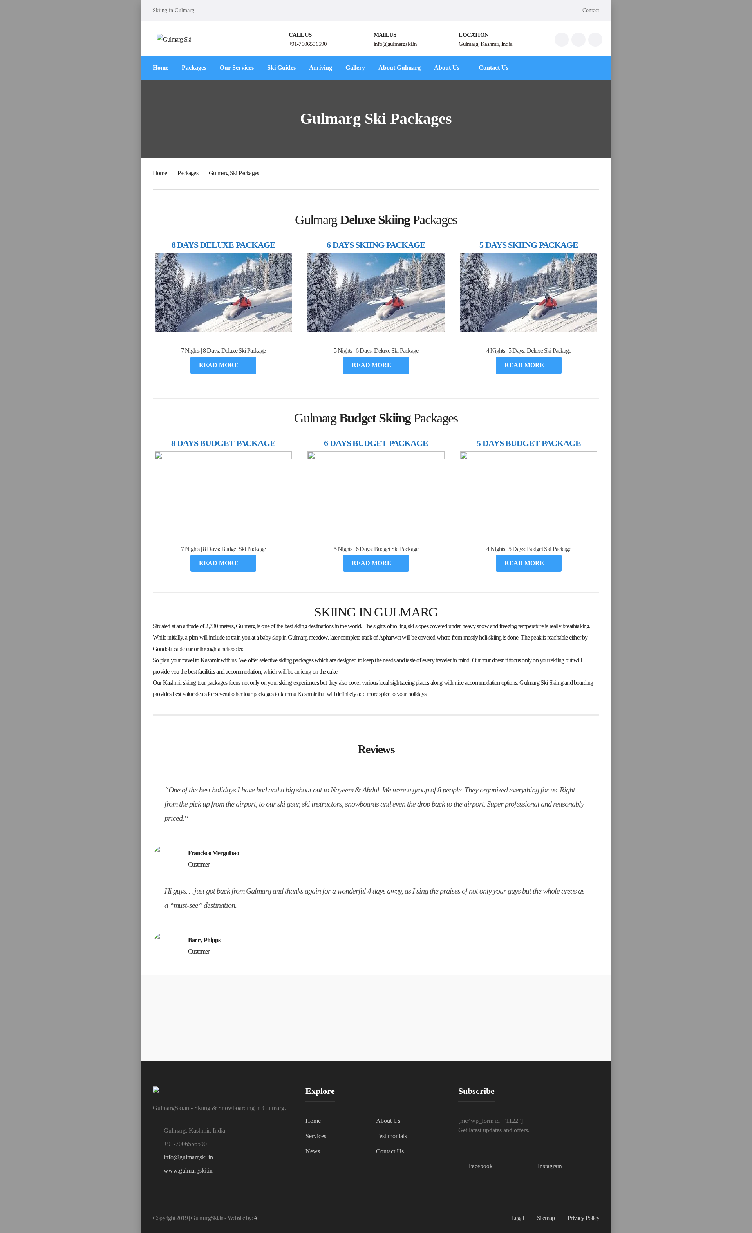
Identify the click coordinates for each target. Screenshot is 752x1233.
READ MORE (219, 365)
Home (160, 173)
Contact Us (390, 1151)
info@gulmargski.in (188, 1157)
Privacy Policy (583, 1218)
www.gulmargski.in (188, 1170)
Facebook (481, 1166)
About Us (388, 1120)
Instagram (550, 1166)
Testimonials (391, 1136)
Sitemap (546, 1218)
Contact (590, 10)
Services (316, 1136)
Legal (517, 1218)
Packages (187, 173)
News (313, 1151)
